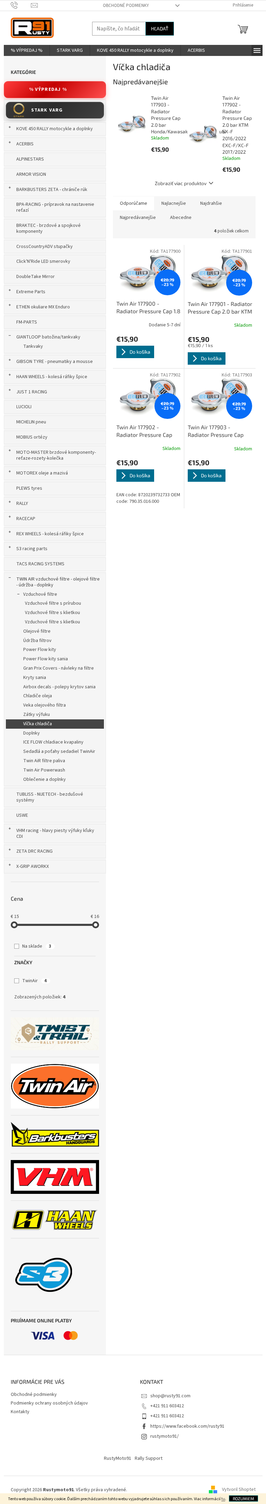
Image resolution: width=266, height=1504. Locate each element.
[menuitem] (27, 50)
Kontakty (20, 1411)
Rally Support (148, 1458)
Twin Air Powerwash (44, 770)
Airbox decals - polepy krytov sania (59, 686)
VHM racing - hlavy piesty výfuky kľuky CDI (55, 833)
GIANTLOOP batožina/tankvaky (48, 337)
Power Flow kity (39, 649)
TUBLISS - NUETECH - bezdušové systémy (49, 797)
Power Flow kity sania (45, 658)
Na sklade (36, 946)
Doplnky (31, 733)
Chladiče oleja (37, 695)
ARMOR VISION (31, 174)
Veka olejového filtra (44, 705)
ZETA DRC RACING (34, 851)
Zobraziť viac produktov (180, 183)
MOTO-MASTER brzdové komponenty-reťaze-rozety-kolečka (56, 455)
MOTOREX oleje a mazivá (42, 473)
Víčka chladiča (37, 723)
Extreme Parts (30, 291)
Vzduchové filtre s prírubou (53, 603)
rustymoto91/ (164, 1436)
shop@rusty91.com (170, 1395)
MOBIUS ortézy (31, 437)
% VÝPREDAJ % (48, 89)
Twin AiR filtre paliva (44, 760)
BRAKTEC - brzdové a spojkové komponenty (48, 228)
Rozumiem (243, 1498)
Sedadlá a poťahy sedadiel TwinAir (59, 751)
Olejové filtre (37, 631)
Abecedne (181, 217)
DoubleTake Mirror (35, 276)
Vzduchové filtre (40, 594)
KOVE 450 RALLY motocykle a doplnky (54, 128)
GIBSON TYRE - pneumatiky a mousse (54, 361)
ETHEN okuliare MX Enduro (43, 307)
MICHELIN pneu (31, 422)
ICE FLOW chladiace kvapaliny (53, 742)
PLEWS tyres (29, 488)
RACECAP (25, 518)
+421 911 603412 (167, 1405)
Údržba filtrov (37, 640)
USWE (22, 815)
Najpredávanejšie (138, 217)
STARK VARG (47, 110)
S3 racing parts (31, 548)
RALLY (22, 503)
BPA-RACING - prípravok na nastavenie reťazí (55, 207)
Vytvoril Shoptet (239, 1489)
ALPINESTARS (30, 159)
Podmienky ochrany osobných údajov (49, 1403)
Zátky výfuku (36, 714)
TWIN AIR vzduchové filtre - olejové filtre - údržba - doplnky (58, 582)
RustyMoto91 (117, 1458)
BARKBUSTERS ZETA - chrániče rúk (51, 189)
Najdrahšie (211, 203)
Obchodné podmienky (126, 5)
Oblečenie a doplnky (44, 779)
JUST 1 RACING (31, 392)
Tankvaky (33, 346)
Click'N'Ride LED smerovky (43, 261)
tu (223, 1499)
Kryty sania (34, 677)
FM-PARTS (26, 322)
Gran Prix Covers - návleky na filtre (58, 668)
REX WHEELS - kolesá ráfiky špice (50, 533)
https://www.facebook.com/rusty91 (187, 1426)
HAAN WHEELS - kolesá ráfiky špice (51, 376)
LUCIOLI (24, 406)
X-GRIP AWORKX (32, 866)
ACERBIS (25, 144)
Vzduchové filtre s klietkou (52, 612)
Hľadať (159, 28)
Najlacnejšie (173, 203)
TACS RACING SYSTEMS (40, 564)
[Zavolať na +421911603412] (21, 5)
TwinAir (34, 980)
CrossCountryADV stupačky (44, 246)
